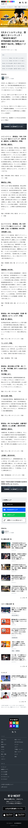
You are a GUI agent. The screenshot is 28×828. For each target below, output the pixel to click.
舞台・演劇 (3, 754)
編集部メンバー (4, 769)
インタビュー (10, 7)
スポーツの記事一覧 (19, 705)
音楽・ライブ (18, 751)
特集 (16, 7)
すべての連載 (4, 774)
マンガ (2, 756)
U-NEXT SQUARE (4, 705)
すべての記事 (4, 771)
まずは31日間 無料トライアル (14, 808)
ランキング (24, 7)
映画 (2, 742)
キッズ (16, 754)
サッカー (17, 744)
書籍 (16, 756)
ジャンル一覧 (12, 705)
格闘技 (2, 746)
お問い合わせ (4, 786)
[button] (26, 2)
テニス (2, 749)
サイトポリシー (10, 823)
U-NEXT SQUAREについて (7, 784)
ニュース (3, 7)
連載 (19, 7)
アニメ (2, 751)
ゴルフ (16, 746)
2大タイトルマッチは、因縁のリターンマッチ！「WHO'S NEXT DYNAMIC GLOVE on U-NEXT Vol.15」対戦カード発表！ (14, 707)
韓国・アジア (18, 739)
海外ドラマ (3, 744)
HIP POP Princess (19, 742)
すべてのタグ (4, 779)
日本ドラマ (3, 739)
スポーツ (12, 49)
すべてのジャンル (5, 776)
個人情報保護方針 (17, 823)
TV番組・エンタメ (19, 749)
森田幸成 (7, 77)
